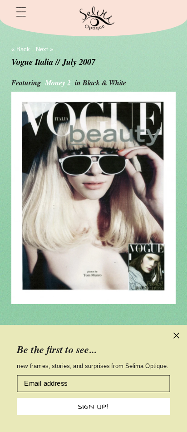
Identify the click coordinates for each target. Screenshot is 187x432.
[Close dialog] (176, 335)
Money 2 (59, 83)
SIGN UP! (93, 406)
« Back (20, 49)
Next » (44, 49)
